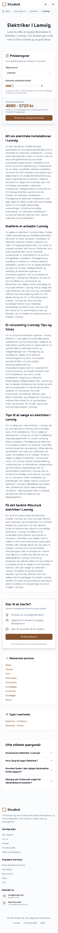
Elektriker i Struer (15, 725)
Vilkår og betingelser (11, 852)
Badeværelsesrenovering (13, 865)
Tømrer (9, 669)
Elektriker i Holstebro (16, 721)
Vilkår (42, 923)
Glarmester (11, 678)
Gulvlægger (11, 686)
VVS (8, 673)
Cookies (17, 923)
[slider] (12, 86)
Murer (9, 699)
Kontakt (5, 843)
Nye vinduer (7, 874)
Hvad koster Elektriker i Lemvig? (23, 753)
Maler (8, 665)
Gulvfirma (11, 691)
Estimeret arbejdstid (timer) (18, 80)
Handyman (11, 682)
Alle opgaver (8, 835)
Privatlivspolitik (8, 848)
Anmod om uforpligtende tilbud (29, 118)
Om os (5, 839)
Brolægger (11, 695)
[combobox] (29, 73)
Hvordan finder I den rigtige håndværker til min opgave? (27, 770)
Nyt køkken (7, 869)
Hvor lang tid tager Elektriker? (22, 760)
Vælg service (12, 67)
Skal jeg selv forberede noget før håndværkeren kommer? (23, 781)
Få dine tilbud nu (29, 637)
